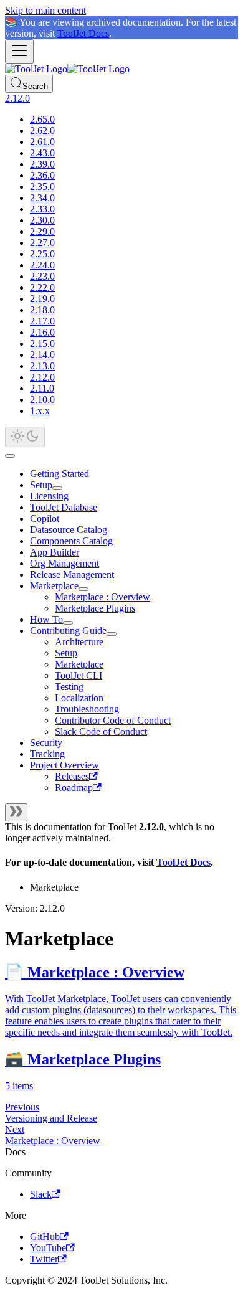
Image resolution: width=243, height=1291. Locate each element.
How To (46, 619)
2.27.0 (42, 242)
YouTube (48, 1247)
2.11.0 (42, 388)
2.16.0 (42, 332)
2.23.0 (42, 276)
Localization (79, 698)
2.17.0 (42, 321)
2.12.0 (42, 377)
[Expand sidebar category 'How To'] (68, 623)
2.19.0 (42, 298)
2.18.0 (42, 310)
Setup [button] (66, 653)
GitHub (45, 1236)
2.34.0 (42, 197)
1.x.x (40, 410)
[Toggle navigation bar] (19, 51)
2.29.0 (42, 231)
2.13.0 (42, 366)
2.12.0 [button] (17, 98)
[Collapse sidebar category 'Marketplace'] (83, 589)
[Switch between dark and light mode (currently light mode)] (25, 437)
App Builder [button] (54, 552)
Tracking (47, 754)
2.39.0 (42, 164)
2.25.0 (42, 253)
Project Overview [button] (64, 765)
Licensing (49, 496)
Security (46, 742)
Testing (69, 686)
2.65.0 (42, 119)
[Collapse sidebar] (16, 812)
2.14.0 (42, 354)
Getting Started (59, 473)
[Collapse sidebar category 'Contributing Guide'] (112, 634)
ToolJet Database (63, 507)
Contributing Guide (68, 630)
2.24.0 (42, 265)
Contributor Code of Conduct (113, 720)
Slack (41, 1194)
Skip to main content (45, 10)
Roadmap (74, 787)
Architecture (79, 641)
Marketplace (54, 585)
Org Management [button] (64, 563)
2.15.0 (42, 343)
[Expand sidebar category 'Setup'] (57, 488)
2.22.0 (42, 287)
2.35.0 (42, 186)
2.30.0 (42, 220)
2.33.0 (42, 209)
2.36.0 (42, 175)
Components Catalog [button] (71, 541)
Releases (72, 776)
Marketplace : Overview (102, 597)
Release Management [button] (72, 574)
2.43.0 (42, 153)
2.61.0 (42, 141)
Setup (41, 485)
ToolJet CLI (78, 675)
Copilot (44, 518)
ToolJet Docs (83, 33)
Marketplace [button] (79, 664)
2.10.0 (42, 399)
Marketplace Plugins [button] (95, 608)
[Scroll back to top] (10, 456)
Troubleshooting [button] (87, 709)
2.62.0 (42, 130)
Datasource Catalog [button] (68, 529)
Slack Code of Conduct (101, 731)
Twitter (44, 1259)
